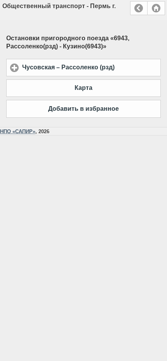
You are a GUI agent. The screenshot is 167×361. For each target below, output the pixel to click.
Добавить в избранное (83, 108)
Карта (83, 87)
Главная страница (156, 8)
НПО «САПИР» (17, 131)
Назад (139, 8)
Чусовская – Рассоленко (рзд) (91, 67)
